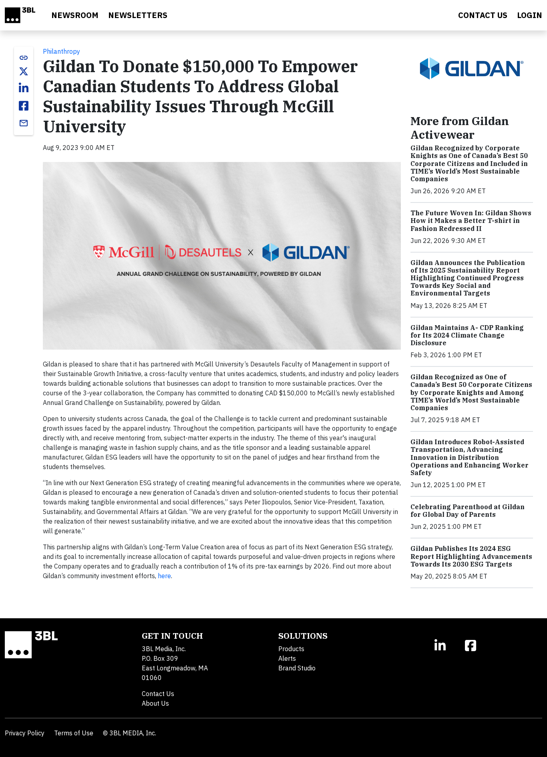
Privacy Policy (24, 733)
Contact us (482, 15)
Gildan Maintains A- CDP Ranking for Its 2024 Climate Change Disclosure (467, 335)
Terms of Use (73, 733)
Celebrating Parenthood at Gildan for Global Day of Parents (467, 510)
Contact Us (158, 694)
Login (529, 15)
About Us (155, 703)
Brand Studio (297, 668)
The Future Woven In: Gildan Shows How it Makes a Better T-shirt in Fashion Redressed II (470, 220)
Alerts (287, 658)
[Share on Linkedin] (23, 88)
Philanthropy (61, 51)
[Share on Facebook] (23, 105)
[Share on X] (23, 71)
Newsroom (75, 15)
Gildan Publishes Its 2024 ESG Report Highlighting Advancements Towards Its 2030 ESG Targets (471, 556)
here (164, 576)
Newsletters (137, 15)
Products (291, 649)
